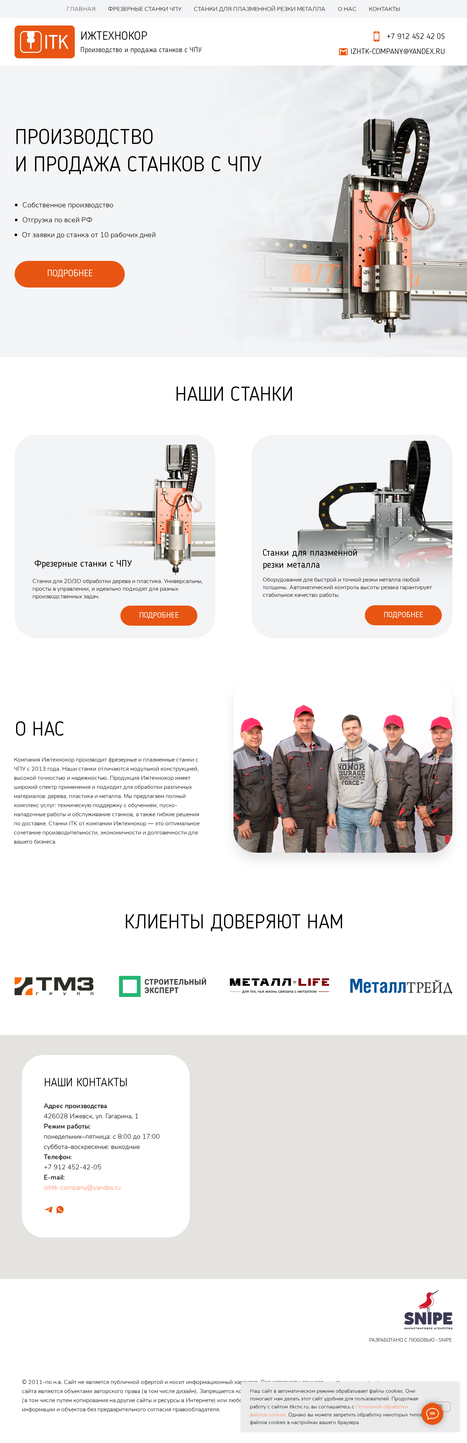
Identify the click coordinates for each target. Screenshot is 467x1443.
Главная (81, 9)
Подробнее (159, 615)
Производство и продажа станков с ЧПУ (141, 50)
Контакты (384, 9)
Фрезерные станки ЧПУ (144, 9)
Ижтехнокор (113, 37)
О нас (347, 9)
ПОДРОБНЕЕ (70, 273)
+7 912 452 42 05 (416, 37)
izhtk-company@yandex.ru (82, 1187)
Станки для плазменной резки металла (259, 9)
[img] (352, 536)
